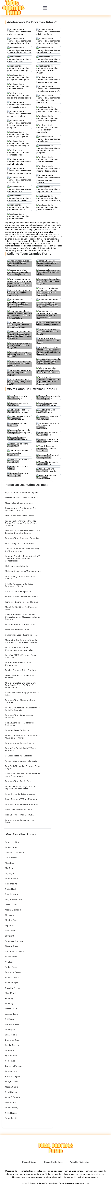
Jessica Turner (12, 1014)
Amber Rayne (11, 967)
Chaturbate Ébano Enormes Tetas (21, 635)
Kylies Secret (11, 1055)
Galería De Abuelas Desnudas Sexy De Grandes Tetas (22, 549)
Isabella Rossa (12, 1024)
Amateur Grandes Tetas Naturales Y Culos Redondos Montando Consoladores (22, 558)
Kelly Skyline (11, 956)
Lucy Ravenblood (13, 899)
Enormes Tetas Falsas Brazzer (20, 743)
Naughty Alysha (12, 988)
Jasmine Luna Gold (14, 852)
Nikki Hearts (11, 1113)
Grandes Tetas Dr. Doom (17, 730)
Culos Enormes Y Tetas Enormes (21, 799)
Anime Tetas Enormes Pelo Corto (21, 761)
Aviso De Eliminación (79, 1162)
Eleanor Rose (11, 946)
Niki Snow (9, 1019)
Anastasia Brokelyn (14, 941)
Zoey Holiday (11, 878)
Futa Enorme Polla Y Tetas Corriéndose (18, 663)
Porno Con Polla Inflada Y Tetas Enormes (20, 749)
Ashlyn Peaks (11, 1081)
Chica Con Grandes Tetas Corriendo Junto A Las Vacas (22, 775)
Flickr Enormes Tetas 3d (16, 566)
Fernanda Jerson (13, 972)
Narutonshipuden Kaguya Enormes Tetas (22, 694)
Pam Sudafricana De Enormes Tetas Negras (22, 767)
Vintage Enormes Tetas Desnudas (21, 498)
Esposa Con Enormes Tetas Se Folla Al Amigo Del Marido (22, 736)
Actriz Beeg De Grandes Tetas (19, 543)
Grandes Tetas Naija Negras (18, 756)
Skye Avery (10, 915)
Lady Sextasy (11, 1107)
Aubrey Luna (11, 1071)
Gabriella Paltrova (13, 1066)
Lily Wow (9, 925)
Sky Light (9, 873)
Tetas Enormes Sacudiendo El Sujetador (19, 676)
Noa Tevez (10, 1061)
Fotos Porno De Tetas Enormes (20, 794)
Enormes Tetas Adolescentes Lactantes (19, 716)
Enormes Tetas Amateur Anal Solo (21, 804)
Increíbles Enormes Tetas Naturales (22, 602)
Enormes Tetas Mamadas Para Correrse (20, 701)
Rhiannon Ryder (13, 1076)
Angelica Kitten (12, 842)
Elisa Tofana (11, 1035)
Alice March (10, 993)
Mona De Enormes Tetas (17, 629)
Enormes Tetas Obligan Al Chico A (21, 596)
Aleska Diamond (13, 910)
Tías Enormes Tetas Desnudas (20, 815)
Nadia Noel (10, 889)
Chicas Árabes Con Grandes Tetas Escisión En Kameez (21, 509)
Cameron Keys (12, 1040)
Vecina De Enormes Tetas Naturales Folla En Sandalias (22, 709)
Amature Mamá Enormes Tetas (20, 624)
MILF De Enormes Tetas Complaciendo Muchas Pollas (19, 648)
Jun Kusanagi (11, 858)
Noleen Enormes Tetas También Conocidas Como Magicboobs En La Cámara (22, 616)
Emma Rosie (11, 1009)
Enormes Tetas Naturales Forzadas (22, 538)
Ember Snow (11, 847)
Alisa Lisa (9, 863)
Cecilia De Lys (12, 1045)
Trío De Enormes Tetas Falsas (19, 515)
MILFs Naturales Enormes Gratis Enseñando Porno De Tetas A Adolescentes (21, 685)
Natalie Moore (12, 894)
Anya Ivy (9, 998)
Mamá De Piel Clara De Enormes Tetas (21, 608)
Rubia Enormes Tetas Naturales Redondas (20, 724)
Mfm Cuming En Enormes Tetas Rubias (20, 577)
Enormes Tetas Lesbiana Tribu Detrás (19, 821)
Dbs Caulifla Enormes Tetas (18, 809)
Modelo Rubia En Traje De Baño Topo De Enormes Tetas (20, 787)
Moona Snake (11, 1087)
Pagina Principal (29, 1162)
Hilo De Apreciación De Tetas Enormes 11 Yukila (19, 585)
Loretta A (9, 1050)
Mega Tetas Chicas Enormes (19, 503)
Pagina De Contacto (53, 1162)
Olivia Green (11, 904)
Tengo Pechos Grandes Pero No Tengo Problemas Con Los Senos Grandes (21, 523)
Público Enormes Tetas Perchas (20, 670)
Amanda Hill (11, 1118)
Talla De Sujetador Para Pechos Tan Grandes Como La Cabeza (22, 532)
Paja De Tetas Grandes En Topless (21, 492)
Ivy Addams (10, 1102)
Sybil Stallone (11, 1092)
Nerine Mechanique (14, 951)
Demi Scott (10, 930)
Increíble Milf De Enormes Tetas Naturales (20, 656)
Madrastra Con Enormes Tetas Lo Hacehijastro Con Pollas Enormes (21, 641)
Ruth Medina (11, 884)
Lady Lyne (10, 1029)
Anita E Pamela (12, 1097)
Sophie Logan (11, 983)
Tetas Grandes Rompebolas (18, 591)
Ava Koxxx (10, 962)
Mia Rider (9, 868)
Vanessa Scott (12, 977)
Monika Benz (11, 920)
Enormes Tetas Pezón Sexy (18, 781)
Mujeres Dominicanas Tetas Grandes (23, 571)
